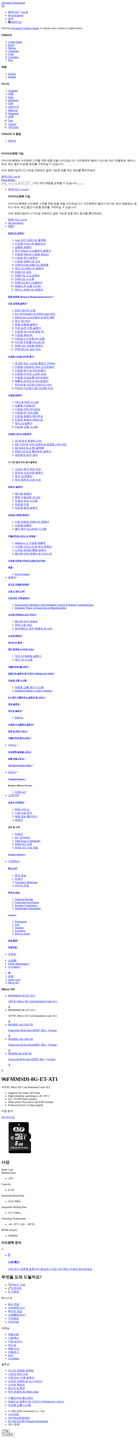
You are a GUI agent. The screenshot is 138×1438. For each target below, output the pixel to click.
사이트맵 (13, 1414)
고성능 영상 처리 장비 (28, 469)
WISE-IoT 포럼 (23, 844)
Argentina (13, 51)
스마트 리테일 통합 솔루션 (30, 550)
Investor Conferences (26, 905)
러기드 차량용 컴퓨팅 (18, 584)
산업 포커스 (15, 1341)
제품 (10, 226)
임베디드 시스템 (24, 279)
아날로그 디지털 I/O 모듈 (30, 338)
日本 (10, 103)
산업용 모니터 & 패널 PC (29, 331)
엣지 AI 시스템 (23, 659)
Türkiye (12, 124)
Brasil (11, 45)
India (10, 97)
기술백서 (13, 1337)
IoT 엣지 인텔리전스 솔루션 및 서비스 (26, 697)
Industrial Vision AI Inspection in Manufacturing (40, 607)
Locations (20, 930)
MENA (12, 140)
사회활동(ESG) (17, 1314)
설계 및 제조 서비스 (17, 731)
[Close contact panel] (2, 1249)
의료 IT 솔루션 (15, 487)
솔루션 (12, 577)
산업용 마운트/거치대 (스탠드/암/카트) (26, 560)
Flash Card (14, 979)
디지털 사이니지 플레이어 (30, 243)
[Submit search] (79, 184)
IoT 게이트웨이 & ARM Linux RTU (35, 313)
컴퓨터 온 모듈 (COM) (28, 286)
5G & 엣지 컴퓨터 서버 (28, 440)
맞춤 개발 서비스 (16, 758)
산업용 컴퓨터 (15, 395)
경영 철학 (12, 940)
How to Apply (22, 933)
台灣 (10, 116)
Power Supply (22, 574)
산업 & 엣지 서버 (16, 591)
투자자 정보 (14, 892)
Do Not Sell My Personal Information (28, 1421)
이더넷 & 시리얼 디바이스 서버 (33, 384)
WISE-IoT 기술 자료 (26, 847)
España (12, 76)
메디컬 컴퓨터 (23, 493)
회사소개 (12, 868)
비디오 (12, 1345)
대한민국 (16, 22)
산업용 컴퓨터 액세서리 (29, 419)
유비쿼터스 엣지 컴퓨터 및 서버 (34, 628)
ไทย (10, 120)
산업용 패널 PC (24, 335)
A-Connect (14, 966)
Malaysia (13, 110)
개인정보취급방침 (19, 1417)
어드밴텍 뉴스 (16, 1307)
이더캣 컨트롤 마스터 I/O (30, 342)
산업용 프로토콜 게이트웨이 (31, 377)
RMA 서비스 (22, 809)
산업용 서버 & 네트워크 (19, 434)
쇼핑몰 (12, 960)
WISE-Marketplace (18, 963)
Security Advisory (17, 854)
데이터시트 (8, 1117)
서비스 (12, 744)
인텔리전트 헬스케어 (18, 667)
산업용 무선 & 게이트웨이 (30, 370)
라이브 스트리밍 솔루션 (29, 472)
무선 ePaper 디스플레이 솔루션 (33, 250)
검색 (10, 18)
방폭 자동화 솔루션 (26, 324)
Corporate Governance (27, 902)
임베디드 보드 (23, 272)
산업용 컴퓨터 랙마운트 (29, 416)
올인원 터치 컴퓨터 (26, 621)
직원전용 (12, 947)
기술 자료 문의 (23, 813)
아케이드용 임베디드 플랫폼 (31, 264)
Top (6, 1431)
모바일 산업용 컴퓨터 (18, 515)
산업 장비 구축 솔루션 (18, 598)
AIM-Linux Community (28, 840)
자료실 (19, 834)
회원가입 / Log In (18, 189)
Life (17, 924)
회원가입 (13, 12)
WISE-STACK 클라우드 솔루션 (33, 451)
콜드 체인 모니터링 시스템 (30, 528)
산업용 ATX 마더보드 (27, 409)
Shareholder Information (28, 908)
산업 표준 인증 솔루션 (28, 328)
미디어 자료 (22, 885)
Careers (12, 915)
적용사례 (13, 1334)
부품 (10, 567)
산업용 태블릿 (23, 525)
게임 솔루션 (14, 704)
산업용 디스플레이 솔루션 (20, 724)
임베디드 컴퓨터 (16, 233)
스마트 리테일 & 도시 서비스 (22, 614)
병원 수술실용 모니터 (27, 497)
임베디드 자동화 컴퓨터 (29, 345)
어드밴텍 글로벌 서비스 (19, 752)
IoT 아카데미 (22, 837)
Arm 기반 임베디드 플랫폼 (30, 240)
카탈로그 (13, 1352)
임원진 (19, 879)
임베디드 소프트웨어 (27, 275)
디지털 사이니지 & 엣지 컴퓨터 (33, 546)
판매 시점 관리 (23, 625)
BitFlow (19, 717)
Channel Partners (16, 779)
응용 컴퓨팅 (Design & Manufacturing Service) (30, 296)
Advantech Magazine (26, 882)
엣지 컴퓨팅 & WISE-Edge (21, 649)
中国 (10, 93)
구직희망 (13, 1318)
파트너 (12, 772)
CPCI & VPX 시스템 (27, 402)
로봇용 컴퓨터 (23, 247)
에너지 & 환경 (15, 642)
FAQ (10, 1355)
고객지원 (13, 795)
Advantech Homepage (13, 2)
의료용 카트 (22, 504)
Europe (12, 73)
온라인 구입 (18, 1284)
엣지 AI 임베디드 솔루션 (29, 268)
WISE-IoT (20, 792)
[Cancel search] (82, 184)
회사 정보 (20, 875)
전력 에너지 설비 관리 (28, 349)
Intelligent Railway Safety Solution (33, 690)
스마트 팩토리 (15, 636)
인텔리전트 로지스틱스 (19, 738)
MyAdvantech (15, 15)
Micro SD (13, 982)
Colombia (13, 57)
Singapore (13, 113)
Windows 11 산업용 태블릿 (30, 543)
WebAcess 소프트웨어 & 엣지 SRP (35, 317)
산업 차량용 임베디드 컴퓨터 (32, 521)
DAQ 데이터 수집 (25, 310)
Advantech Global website (25, 28)
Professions (21, 921)
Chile (11, 54)
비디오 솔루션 (15, 711)
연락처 (12, 954)
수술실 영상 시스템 (26, 500)
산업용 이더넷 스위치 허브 (30, 374)
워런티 (19, 820)
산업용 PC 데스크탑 (26, 412)
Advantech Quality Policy (20, 765)
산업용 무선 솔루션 (26, 257)
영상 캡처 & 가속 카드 (28, 479)
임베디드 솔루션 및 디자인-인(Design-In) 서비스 (31, 673)
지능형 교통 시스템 (26, 426)
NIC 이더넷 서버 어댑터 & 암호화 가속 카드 (41, 444)
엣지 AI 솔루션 (23, 423)
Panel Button (8, 179)
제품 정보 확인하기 (26, 816)
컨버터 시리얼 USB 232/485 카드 (34, 388)
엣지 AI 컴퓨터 (23, 476)
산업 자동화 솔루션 (17, 303)
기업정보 (13, 861)
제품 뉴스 (14, 1348)
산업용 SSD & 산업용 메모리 (32, 254)
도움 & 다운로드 (16, 802)
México (12, 48)
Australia (13, 90)
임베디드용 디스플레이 (28, 282)
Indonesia (13, 100)
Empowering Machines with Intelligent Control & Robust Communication (54, 604)
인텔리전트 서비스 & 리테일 (22, 536)
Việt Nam (13, 127)
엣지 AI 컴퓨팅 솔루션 (28, 656)
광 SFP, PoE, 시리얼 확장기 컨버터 (35, 363)
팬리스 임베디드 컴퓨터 (29, 289)
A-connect (13, 1358)
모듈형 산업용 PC (25, 405)
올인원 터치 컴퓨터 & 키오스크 (33, 553)
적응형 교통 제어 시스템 (29, 687)
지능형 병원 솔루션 (26, 507)
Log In (24, 12)
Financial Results (24, 899)
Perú (10, 60)
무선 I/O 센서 (22, 321)
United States (15, 42)
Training (19, 927)
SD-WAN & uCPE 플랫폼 (29, 448)
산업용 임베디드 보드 (27, 261)
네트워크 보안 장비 (26, 455)
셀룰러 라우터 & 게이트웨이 (31, 381)
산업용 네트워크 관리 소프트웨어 (35, 367)
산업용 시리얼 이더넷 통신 (21, 356)
